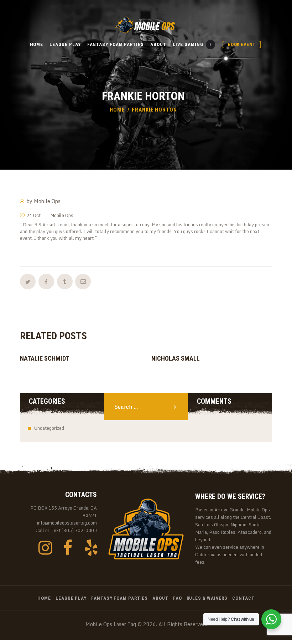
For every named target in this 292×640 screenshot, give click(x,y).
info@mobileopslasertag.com (67, 523)
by (44, 201)
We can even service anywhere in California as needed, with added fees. (229, 554)
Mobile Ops (61, 215)
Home (117, 110)
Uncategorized (49, 428)
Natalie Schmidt (44, 358)
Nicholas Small (175, 358)
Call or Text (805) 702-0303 (66, 530)
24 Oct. (34, 215)
